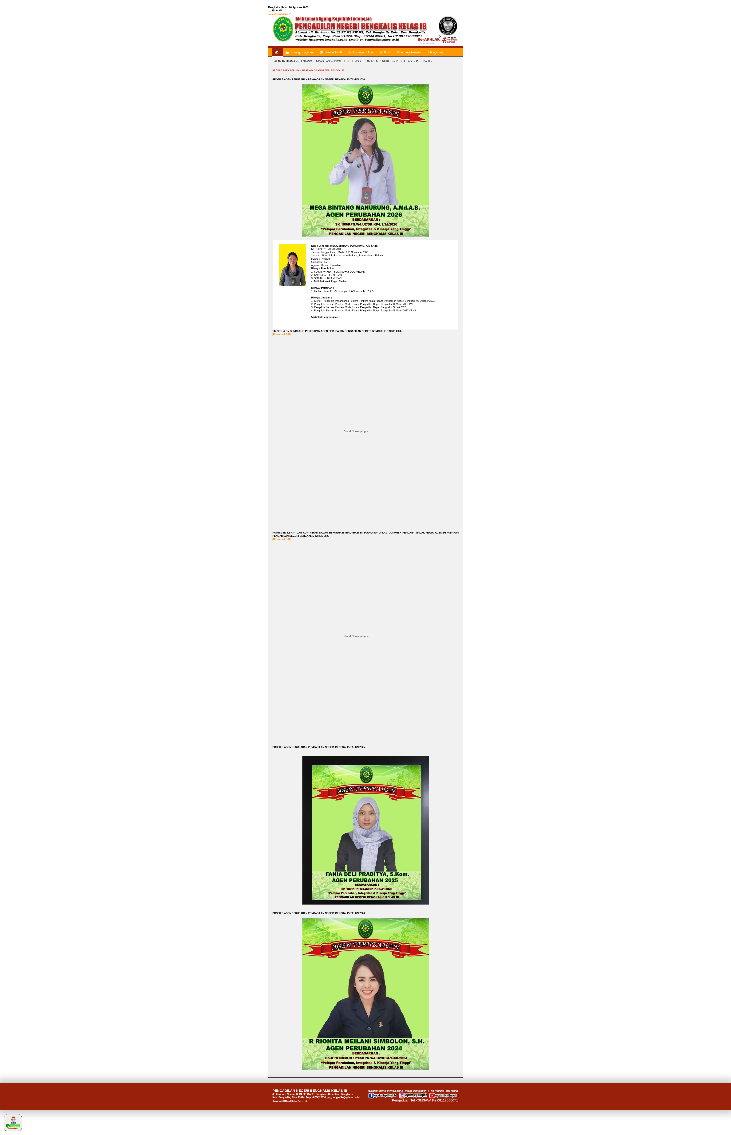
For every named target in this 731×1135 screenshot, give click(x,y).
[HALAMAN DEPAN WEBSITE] (277, 52)
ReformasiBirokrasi (409, 52)
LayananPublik (334, 52)
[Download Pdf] (281, 334)
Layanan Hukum (363, 52)
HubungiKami (435, 52)
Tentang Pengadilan (302, 52)
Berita (387, 52)
